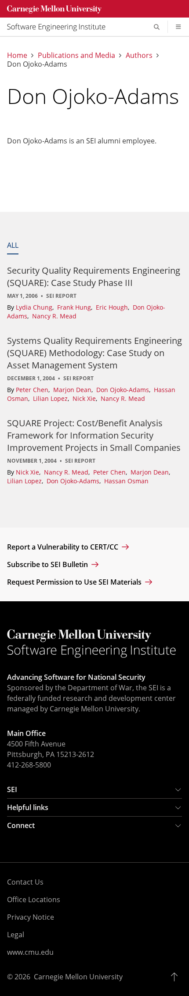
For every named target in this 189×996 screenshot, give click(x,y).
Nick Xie (85, 398)
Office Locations (33, 899)
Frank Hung (75, 307)
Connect (21, 825)
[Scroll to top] (176, 976)
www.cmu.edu (30, 952)
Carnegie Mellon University (78, 977)
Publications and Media (76, 55)
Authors (139, 55)
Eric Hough (113, 307)
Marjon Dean (73, 390)
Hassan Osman (126, 481)
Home (17, 55)
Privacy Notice (30, 917)
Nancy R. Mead (54, 316)
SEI (12, 789)
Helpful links (27, 807)
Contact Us (25, 882)
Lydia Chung (35, 307)
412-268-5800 (29, 765)
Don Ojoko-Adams (123, 390)
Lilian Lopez (51, 398)
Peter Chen (33, 390)
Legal (15, 934)
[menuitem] (60, 26)
